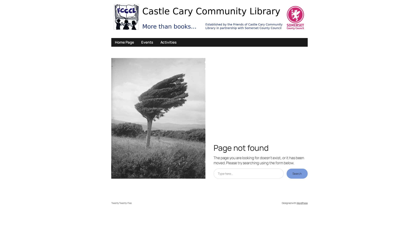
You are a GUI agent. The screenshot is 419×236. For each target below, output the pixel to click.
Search (297, 174)
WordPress (302, 203)
